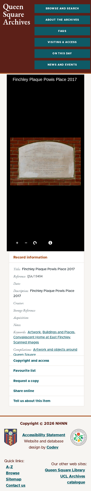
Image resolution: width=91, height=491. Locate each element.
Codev (52, 447)
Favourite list (24, 370)
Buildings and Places (58, 332)
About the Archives (62, 20)
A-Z (9, 467)
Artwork (34, 332)
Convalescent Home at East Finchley (41, 337)
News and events (62, 64)
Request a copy (26, 381)
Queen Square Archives (16, 14)
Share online (23, 391)
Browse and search (62, 8)
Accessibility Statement (43, 435)
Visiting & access (62, 42)
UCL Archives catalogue (65, 480)
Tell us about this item (31, 401)
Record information (30, 257)
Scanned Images (26, 342)
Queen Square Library (65, 471)
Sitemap (13, 479)
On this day (62, 53)
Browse (12, 473)
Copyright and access (31, 360)
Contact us (15, 486)
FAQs (62, 31)
